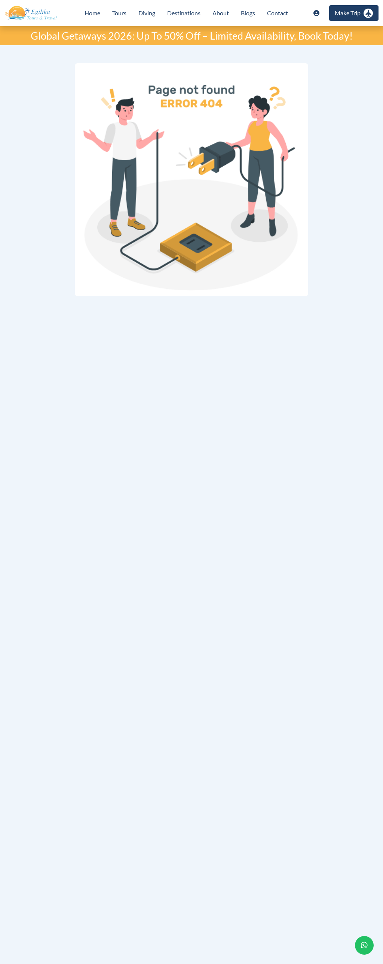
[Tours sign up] (316, 13)
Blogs (248, 12)
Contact (277, 12)
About (220, 12)
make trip (348, 12)
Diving (146, 12)
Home (92, 12)
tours (119, 12)
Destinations (183, 12)
